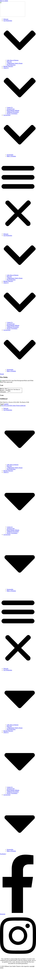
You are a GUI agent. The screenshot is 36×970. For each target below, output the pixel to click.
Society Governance (12, 113)
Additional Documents (13, 112)
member (6, 404)
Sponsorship (10, 154)
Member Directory (8, 66)
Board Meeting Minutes (13, 110)
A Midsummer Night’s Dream (14, 63)
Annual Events (11, 109)
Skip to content (4, 0)
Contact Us (10, 107)
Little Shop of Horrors (12, 60)
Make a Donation (11, 156)
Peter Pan (9, 61)
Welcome (5, 19)
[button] (18, 195)
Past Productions (11, 65)
